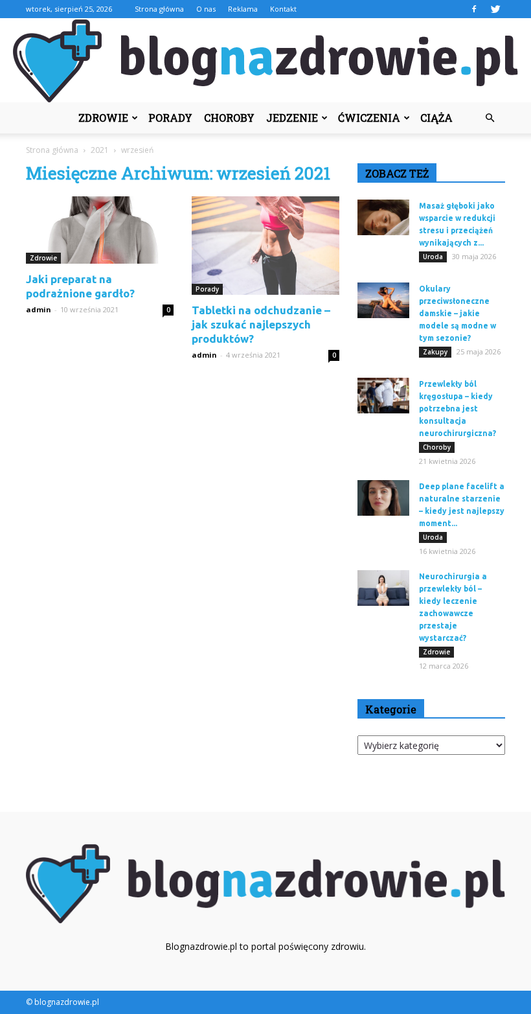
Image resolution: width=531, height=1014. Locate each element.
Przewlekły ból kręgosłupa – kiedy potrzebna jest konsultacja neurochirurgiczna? (457, 408)
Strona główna (159, 9)
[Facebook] (474, 9)
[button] (489, 117)
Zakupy (435, 351)
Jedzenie (292, 117)
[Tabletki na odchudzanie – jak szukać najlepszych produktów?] (265, 245)
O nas (206, 9)
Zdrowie (103, 117)
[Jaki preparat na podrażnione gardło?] (100, 229)
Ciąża (436, 117)
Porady (170, 117)
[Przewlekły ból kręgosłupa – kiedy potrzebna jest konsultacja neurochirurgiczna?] (383, 395)
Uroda (433, 256)
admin (38, 309)
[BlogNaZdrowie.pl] (265, 60)
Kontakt (283, 9)
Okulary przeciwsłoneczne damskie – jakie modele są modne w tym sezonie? (457, 313)
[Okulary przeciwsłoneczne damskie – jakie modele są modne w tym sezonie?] (383, 300)
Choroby (229, 117)
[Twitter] (495, 9)
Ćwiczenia (369, 117)
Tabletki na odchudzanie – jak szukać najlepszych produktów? (261, 324)
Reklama (243, 9)
